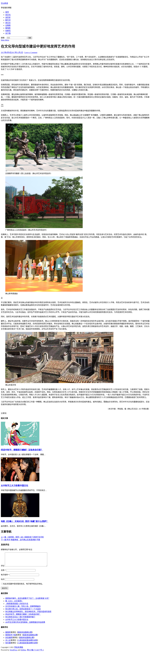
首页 (7, 12)
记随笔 (8, 25)
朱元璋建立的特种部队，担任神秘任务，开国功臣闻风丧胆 (28, 612)
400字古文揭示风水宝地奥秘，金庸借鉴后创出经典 (25, 622)
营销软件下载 (10, 635)
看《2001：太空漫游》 (14, 601)
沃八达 (8, 640)
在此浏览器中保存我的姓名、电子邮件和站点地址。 (23, 584)
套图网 (8, 632)
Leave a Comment (30, 52)
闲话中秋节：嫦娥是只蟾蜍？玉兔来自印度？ (22, 450)
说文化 (8, 15)
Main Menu (5, 40)
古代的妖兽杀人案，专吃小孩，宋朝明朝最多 (23, 606)
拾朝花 (8, 31)
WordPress (13, 650)
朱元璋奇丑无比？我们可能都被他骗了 (20, 617)
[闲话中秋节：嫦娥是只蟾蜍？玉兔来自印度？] (20, 445)
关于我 (8, 33)
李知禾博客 (18, 647)
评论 (2, 566)
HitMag (23, 650)
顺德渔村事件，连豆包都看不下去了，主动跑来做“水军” (27, 598)
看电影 (8, 28)
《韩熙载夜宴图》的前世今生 (16, 604)
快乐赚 (8, 643)
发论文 (8, 23)
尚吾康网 (8, 638)
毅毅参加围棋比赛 (25, 632)
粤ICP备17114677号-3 (35, 650)
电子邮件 (5, 575)
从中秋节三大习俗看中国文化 (14, 485)
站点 (2, 579)
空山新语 (4, 3)
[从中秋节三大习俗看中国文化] (20, 481)
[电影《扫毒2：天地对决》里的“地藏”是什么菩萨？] (20, 516)
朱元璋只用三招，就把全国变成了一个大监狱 (23, 609)
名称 (3, 570)
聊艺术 (8, 20)
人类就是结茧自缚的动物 (27, 640)
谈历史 (8, 17)
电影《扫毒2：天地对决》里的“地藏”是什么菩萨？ (24, 521)
